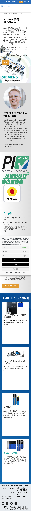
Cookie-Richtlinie (9, 272)
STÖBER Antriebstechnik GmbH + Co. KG (15, 485)
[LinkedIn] (8, 505)
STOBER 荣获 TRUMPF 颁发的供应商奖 (15, 316)
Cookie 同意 (14, 509)
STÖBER (5, 14)
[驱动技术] (5, 6)
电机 (23, 28)
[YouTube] (4, 505)
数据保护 (13, 507)
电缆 (12, 30)
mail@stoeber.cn (7, 499)
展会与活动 (14, 1)
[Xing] (12, 505)
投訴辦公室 (24, 509)
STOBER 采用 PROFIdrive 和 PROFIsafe (14, 362)
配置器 (8, 1)
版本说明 (23, 272)
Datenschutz (17, 272)
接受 (15, 259)
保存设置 (15, 269)
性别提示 (5, 509)
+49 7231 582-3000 (22, 496)
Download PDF (10, 286)
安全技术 (7, 407)
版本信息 (21, 507)
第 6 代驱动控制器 (11, 453)
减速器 (18, 28)
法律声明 (5, 507)
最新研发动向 (13, 14)
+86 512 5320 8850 (7, 496)
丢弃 (15, 264)
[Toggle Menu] (28, 8)
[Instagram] (16, 505)
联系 (21, 1)
